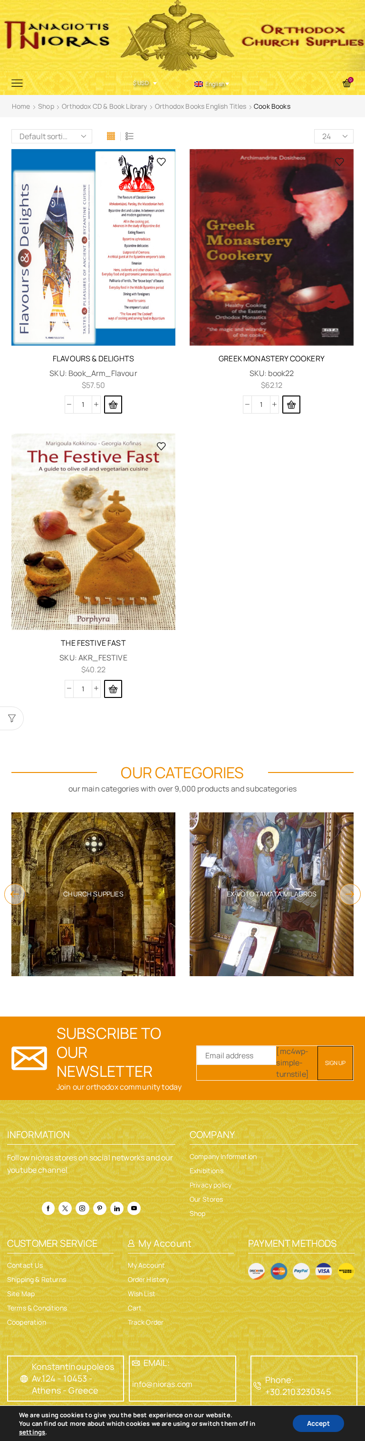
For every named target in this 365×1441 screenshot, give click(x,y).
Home (21, 106)
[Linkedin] (117, 1208)
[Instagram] (82, 1208)
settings (32, 1432)
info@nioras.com (162, 1384)
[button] (113, 405)
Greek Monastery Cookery (272, 358)
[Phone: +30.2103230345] (257, 1386)
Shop (46, 106)
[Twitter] (65, 1208)
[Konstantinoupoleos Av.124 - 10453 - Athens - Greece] (24, 1379)
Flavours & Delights (93, 358)
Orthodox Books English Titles (201, 106)
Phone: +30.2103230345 (298, 1385)
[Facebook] (48, 1208)
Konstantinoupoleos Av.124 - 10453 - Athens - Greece (73, 1378)
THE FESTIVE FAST (93, 643)
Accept (318, 1423)
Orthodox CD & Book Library (104, 106)
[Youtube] (134, 1208)
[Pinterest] (99, 1208)
